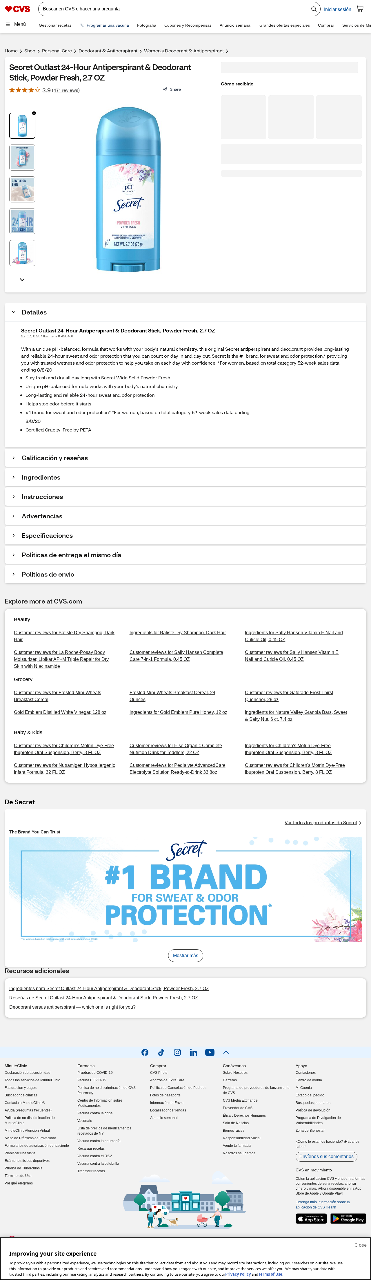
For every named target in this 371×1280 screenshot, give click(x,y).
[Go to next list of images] (22, 279)
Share (175, 89)
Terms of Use (270, 1274)
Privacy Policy (238, 1274)
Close (360, 1245)
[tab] (22, 126)
